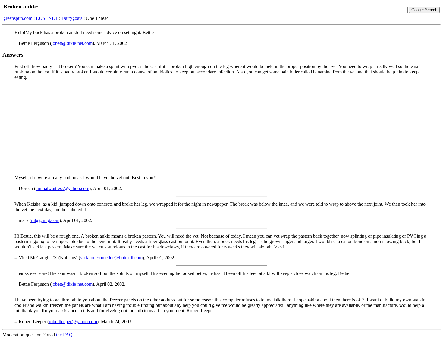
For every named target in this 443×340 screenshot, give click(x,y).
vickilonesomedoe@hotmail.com (111, 257)
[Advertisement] (221, 127)
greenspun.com (17, 18)
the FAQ (64, 334)
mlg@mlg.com (45, 220)
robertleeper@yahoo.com (73, 321)
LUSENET (47, 18)
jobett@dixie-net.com (72, 43)
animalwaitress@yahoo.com (62, 188)
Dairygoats (71, 18)
